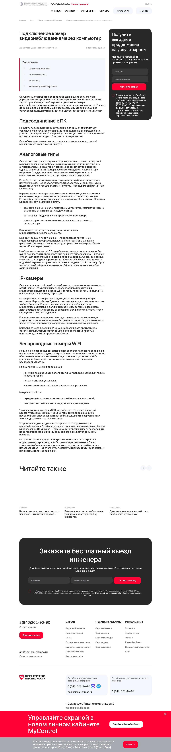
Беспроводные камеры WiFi (43, 86)
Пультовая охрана (74, 633)
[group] (40, 497)
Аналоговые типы (37, 74)
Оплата (129, 637)
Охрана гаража (103, 647)
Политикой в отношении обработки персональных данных (129, 113)
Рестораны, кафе (74, 656)
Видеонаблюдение (75, 628)
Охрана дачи (101, 642)
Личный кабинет (133, 642)
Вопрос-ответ (132, 633)
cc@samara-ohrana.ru (80, 692)
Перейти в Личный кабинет (126, 724)
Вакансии (130, 628)
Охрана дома (102, 633)
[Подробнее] (64, 747)
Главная (22, 20)
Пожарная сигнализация (78, 642)
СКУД (68, 637)
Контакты (104, 11)
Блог (32, 20)
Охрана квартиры (104, 637)
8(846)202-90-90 (34, 622)
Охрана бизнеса (103, 628)
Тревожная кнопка (75, 651)
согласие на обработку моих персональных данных (130, 96)
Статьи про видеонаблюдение (50, 20)
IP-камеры (34, 80)
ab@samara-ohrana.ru (33, 652)
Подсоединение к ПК (39, 68)
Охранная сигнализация (78, 647)
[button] (143, 468)
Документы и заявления (137, 647)
